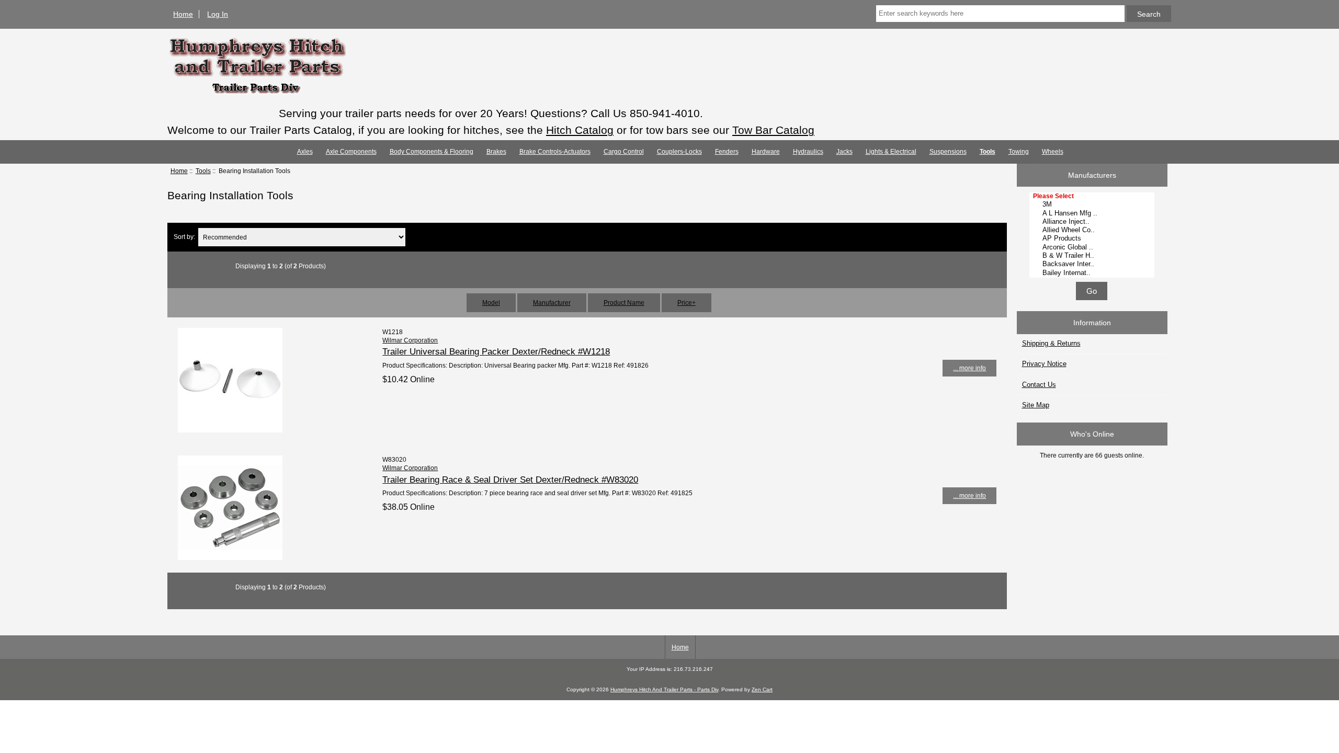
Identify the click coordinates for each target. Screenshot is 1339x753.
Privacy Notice (1044, 364)
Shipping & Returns (1051, 343)
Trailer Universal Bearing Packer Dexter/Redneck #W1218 (496, 351)
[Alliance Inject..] (1093, 222)
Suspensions (948, 151)
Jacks (844, 151)
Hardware (766, 151)
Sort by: (184, 237)
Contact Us (1039, 385)
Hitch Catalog (580, 130)
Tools (203, 170)
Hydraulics (808, 151)
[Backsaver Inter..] (1093, 264)
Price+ (686, 302)
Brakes (496, 151)
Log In (217, 14)
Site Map (1035, 405)
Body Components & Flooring (431, 151)
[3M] (1093, 204)
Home (183, 14)
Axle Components (351, 151)
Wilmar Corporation (410, 340)
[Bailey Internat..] (1093, 273)
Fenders (727, 151)
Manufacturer (552, 302)
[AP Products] (1093, 238)
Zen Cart (762, 689)
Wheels (1052, 151)
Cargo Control (624, 151)
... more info (969, 367)
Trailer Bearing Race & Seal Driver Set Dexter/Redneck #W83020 (510, 479)
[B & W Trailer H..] (1093, 256)
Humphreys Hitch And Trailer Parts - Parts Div (664, 689)
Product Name (624, 302)
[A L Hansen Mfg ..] (1093, 213)
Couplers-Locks (679, 151)
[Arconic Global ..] (1093, 247)
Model (491, 302)
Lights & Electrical (891, 151)
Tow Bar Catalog (773, 130)
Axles (305, 151)
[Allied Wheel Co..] (1093, 230)
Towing (1018, 151)
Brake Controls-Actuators (555, 151)
